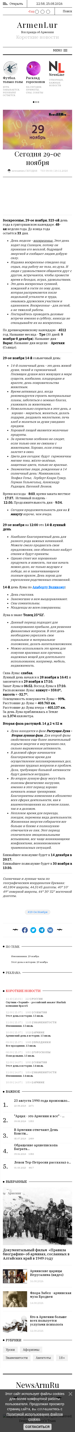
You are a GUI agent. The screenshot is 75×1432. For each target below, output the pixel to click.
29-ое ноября (38, 912)
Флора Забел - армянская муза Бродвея (50, 1295)
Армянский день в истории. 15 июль (28, 1035)
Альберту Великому (48, 587)
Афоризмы (31, 1350)
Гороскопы (42, 1052)
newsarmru (18, 170)
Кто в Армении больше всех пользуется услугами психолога (48, 1320)
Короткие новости (37, 37)
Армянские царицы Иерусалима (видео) (46, 1273)
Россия (37, 999)
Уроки (10, 1350)
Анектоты (43, 1358)
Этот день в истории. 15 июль (24, 1015)
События (40, 1012)
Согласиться (37, 1427)
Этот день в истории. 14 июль (24, 1065)
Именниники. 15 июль (19, 1026)
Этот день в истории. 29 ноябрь (29, 962)
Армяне (38, 1032)
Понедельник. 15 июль (20, 1055)
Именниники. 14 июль (19, 1075)
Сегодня (31, 170)
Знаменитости (45, 1022)
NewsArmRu (37, 1385)
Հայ (30, 11)
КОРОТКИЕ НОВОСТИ (23, 991)
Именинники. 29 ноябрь (25, 956)
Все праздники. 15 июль (21, 1045)
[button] (60, 50)
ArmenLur (37, 24)
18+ (62, 1358)
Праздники (42, 1042)
